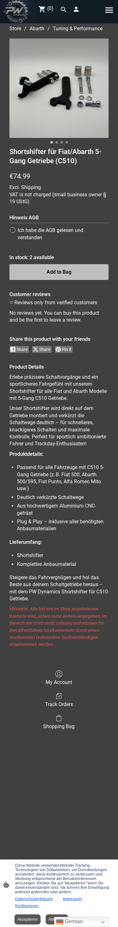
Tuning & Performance (78, 29)
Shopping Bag (59, 726)
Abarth (37, 29)
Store (15, 29)
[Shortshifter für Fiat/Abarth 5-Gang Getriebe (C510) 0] (59, 88)
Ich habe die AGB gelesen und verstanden (50, 233)
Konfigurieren (26, 906)
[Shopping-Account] (76, 9)
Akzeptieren (27, 919)
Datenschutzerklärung (34, 899)
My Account (59, 682)
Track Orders (59, 704)
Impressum (72, 899)
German (73, 921)
